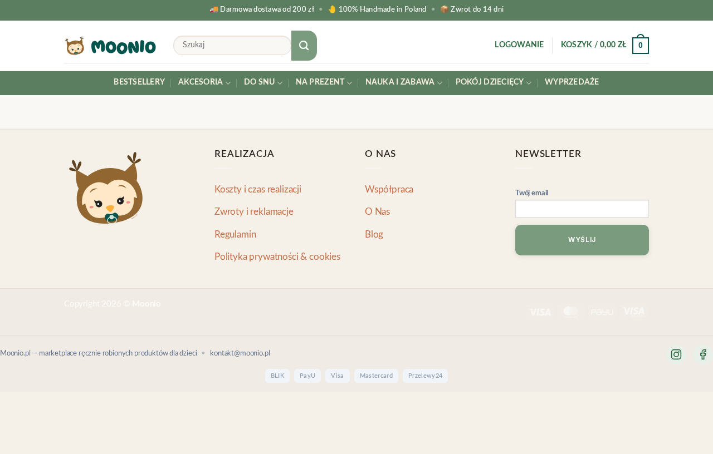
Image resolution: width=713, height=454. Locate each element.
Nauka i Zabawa (400, 82)
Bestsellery (139, 82)
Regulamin (235, 234)
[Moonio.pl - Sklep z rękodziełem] (110, 46)
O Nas (377, 211)
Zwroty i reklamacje (254, 211)
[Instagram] (676, 354)
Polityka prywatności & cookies (277, 256)
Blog (374, 234)
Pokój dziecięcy (490, 82)
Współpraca (389, 189)
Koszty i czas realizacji (257, 189)
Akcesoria (200, 82)
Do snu (259, 82)
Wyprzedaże (572, 82)
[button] (519, 45)
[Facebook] (703, 354)
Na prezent (320, 82)
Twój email (531, 193)
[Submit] (304, 46)
